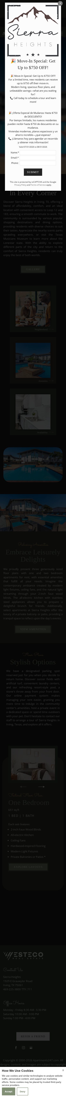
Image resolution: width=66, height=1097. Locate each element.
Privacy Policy (20, 184)
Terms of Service (38, 184)
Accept (8, 1091)
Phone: (15, 162)
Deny (22, 1091)
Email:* (15, 157)
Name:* (15, 152)
